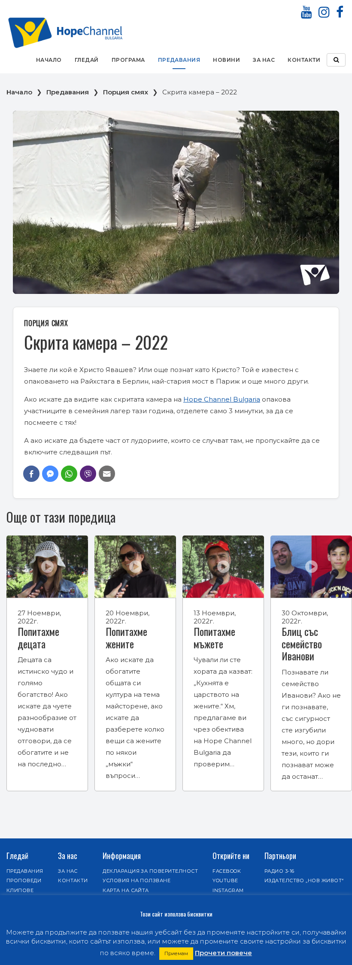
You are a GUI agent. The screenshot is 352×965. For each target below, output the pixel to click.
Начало (49, 60)
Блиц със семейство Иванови (302, 643)
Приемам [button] (176, 953)
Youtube (225, 880)
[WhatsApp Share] (69, 474)
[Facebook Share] (31, 474)
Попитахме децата (38, 637)
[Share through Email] (107, 474)
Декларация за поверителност (150, 871)
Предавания (179, 60)
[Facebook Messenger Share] (50, 474)
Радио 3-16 (279, 871)
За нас (264, 60)
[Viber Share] (88, 474)
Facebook (226, 871)
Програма (128, 60)
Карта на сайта (126, 890)
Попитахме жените (126, 637)
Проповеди (23, 880)
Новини (226, 60)
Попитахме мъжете (214, 637)
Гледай (87, 60)
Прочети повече (223, 953)
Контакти (304, 60)
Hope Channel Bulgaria (221, 399)
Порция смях (125, 92)
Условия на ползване (136, 880)
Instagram (227, 890)
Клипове (19, 890)
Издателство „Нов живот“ (304, 880)
